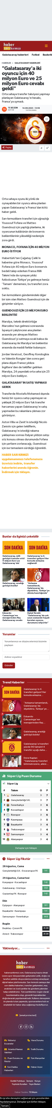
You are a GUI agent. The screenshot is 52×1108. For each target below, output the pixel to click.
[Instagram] (26, 1026)
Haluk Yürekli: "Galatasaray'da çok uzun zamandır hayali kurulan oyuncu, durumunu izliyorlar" (38, 618)
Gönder (8, 665)
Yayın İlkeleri (34, 1084)
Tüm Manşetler (38, 1058)
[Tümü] (48, 948)
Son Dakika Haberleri (11, 1068)
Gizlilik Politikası (17, 1081)
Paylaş (9, 147)
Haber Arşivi (36, 1067)
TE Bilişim (33, 1092)
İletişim (30, 1081)
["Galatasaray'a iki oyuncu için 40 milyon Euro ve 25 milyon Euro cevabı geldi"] (26, 129)
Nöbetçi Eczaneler (10, 1042)
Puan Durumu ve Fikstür (13, 1059)
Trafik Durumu (37, 1049)
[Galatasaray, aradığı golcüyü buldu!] (13, 575)
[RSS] (31, 1026)
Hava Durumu (37, 1040)
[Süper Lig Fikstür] (48, 859)
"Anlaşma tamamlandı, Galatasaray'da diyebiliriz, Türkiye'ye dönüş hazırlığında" (38, 588)
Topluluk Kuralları (19, 1084)
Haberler (6, 63)
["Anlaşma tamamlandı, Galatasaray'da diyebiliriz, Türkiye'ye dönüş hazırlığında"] (38, 575)
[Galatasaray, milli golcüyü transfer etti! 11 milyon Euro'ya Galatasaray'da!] (13, 547)
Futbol (35, 55)
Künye (37, 1081)
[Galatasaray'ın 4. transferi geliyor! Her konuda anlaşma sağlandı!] (38, 547)
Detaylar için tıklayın (26, 848)
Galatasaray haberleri (15, 55)
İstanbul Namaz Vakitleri (13, 1051)
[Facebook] (20, 1026)
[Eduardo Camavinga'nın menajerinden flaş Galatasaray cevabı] (13, 604)
